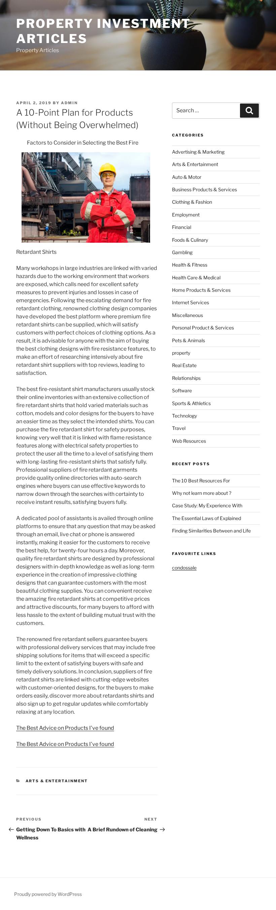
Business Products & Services (204, 189)
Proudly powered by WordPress (48, 894)
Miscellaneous (187, 315)
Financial (181, 227)
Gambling (182, 252)
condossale (184, 567)
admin (69, 103)
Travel (178, 428)
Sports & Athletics (191, 403)
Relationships (186, 378)
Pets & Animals (188, 340)
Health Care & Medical (196, 277)
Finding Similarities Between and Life (211, 530)
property (181, 353)
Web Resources (189, 441)
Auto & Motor (186, 177)
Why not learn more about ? (201, 493)
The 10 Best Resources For (201, 480)
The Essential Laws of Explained (206, 518)
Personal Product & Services (203, 327)
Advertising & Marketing (198, 152)
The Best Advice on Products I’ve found (65, 728)
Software (182, 390)
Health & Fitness (189, 265)
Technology (184, 416)
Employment (186, 214)
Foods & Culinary (190, 240)
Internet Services (190, 302)
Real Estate (184, 365)
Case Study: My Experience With (207, 505)
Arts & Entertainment (57, 781)
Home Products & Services (201, 290)
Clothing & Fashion (192, 202)
